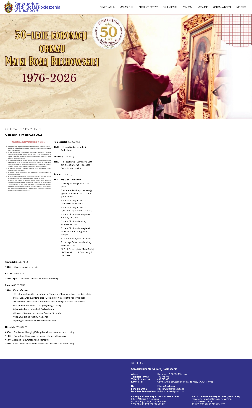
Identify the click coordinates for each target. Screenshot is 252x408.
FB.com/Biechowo (166, 386)
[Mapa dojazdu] (63, 383)
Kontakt (241, 7)
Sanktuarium (107, 7)
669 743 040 (163, 379)
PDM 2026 (187, 7)
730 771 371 (163, 376)
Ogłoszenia (126, 7)
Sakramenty (170, 7)
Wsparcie (203, 7)
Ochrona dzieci (222, 7)
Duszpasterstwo (148, 7)
